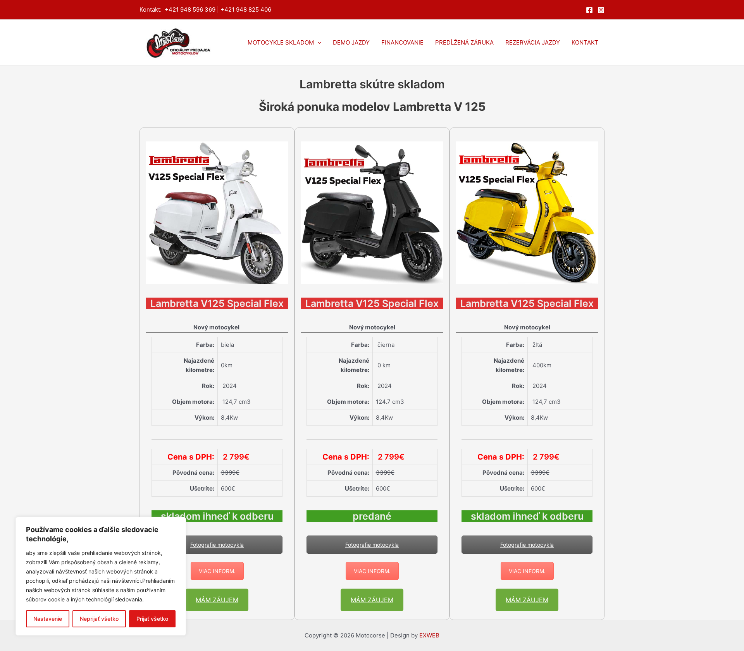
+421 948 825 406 (245, 9)
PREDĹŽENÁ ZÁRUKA (464, 42)
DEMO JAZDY (351, 42)
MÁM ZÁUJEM (217, 600)
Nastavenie (47, 618)
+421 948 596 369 (190, 9)
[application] (317, 42)
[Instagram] (601, 10)
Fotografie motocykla (217, 544)
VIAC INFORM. (217, 571)
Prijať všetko (152, 618)
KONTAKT (585, 42)
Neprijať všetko (99, 618)
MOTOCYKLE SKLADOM (281, 42)
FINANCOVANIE (402, 42)
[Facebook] (589, 10)
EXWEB (429, 635)
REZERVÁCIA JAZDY (532, 42)
